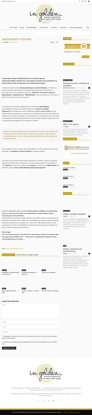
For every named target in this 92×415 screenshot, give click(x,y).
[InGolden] (46, 14)
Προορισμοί (19, 33)
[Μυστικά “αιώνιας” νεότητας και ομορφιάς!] (76, 74)
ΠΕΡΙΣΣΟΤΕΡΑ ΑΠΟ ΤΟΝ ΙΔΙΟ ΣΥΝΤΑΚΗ (27, 255)
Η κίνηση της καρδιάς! (69, 167)
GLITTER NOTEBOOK (75, 27)
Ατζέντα (4, 270)
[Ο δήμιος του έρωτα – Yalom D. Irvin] (31, 283)
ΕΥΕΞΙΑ (22, 27)
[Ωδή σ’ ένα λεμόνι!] (76, 114)
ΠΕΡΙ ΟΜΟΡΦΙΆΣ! (32, 27)
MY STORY (54, 27)
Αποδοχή (65, 412)
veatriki (6, 42)
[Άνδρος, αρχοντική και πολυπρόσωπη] (76, 239)
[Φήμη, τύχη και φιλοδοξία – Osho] (11, 283)
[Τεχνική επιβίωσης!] (85, 187)
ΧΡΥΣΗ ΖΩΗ (13, 27)
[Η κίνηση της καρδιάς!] (85, 170)
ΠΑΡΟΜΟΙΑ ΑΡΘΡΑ (8, 255)
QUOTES (65, 169)
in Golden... (66, 126)
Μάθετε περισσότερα (74, 412)
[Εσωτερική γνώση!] (85, 178)
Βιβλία (23, 270)
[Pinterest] (85, 1)
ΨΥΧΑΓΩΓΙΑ (63, 27)
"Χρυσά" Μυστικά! (68, 80)
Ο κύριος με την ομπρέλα (48, 272)
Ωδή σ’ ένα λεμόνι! (71, 124)
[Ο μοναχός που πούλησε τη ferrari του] (31, 265)
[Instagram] (82, 1)
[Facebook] (79, 1)
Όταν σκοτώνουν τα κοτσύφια (50, 290)
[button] (88, 27)
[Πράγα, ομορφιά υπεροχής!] (76, 204)
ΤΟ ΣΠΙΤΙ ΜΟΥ (43, 27)
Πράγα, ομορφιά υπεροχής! (74, 214)
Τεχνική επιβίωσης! (68, 185)
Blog (65, 245)
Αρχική (4, 33)
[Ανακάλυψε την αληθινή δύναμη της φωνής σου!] (11, 265)
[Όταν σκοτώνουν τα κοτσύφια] (50, 283)
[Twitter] (88, 1)
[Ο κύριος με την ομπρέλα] (50, 265)
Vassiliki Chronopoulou (69, 87)
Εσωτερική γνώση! (68, 176)
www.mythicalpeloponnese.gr (14, 248)
